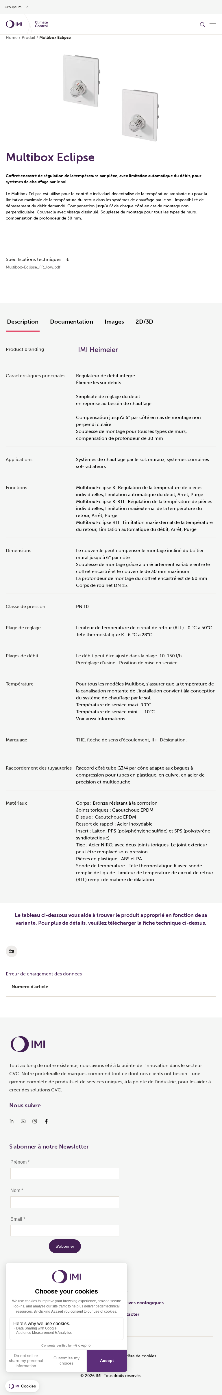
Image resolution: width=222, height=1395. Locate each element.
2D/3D (144, 321)
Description (22, 321)
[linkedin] (11, 1121)
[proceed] (67, 259)
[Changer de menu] (212, 24)
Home (12, 37)
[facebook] (46, 1121)
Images (114, 321)
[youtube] (23, 1121)
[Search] (202, 24)
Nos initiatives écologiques (135, 1302)
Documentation (71, 321)
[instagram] (34, 1121)
